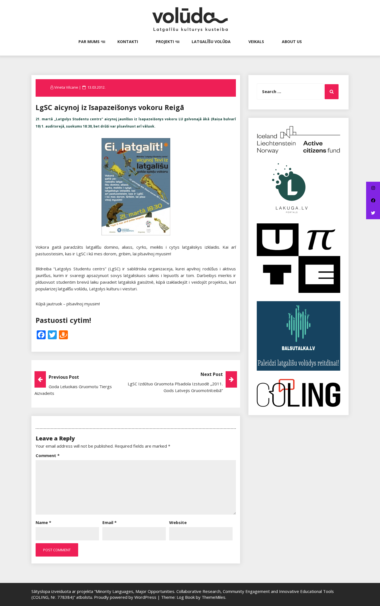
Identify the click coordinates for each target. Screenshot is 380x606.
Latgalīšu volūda (211, 41)
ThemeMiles (213, 597)
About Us (292, 41)
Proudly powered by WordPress (125, 597)
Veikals (256, 41)
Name (43, 522)
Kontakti (127, 41)
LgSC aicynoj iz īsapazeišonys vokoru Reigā (110, 107)
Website (178, 522)
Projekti (165, 41)
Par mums (89, 41)
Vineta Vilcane (66, 87)
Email (109, 522)
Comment (48, 455)
